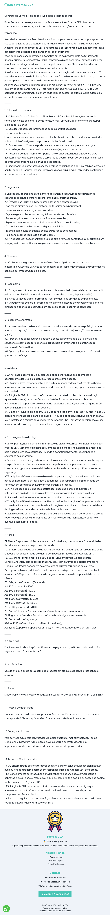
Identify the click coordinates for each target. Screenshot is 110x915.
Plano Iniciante (56, 857)
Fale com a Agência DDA (55, 894)
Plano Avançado (56, 860)
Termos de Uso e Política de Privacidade (55, 911)
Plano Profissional (56, 864)
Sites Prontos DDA (49, 905)
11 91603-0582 (60, 877)
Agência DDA (63, 905)
